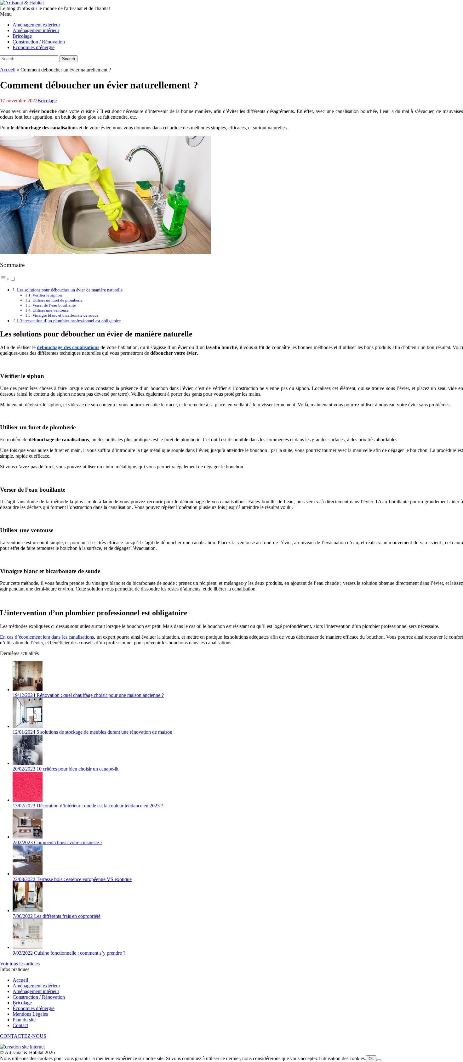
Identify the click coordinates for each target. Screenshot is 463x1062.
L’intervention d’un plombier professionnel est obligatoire (69, 320)
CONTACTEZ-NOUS (23, 1036)
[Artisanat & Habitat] (22, 2)
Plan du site (24, 1019)
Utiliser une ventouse (50, 310)
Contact (20, 1025)
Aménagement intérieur (36, 991)
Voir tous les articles (20, 963)
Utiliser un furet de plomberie (57, 300)
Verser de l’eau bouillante (54, 305)
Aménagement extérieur (36, 985)
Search (68, 58)
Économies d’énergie (33, 1008)
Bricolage (47, 100)
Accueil (7, 69)
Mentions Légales (30, 1014)
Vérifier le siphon (47, 295)
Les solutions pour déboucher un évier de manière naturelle (70, 289)
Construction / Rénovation (39, 997)
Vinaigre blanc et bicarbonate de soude (65, 315)
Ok (371, 1058)
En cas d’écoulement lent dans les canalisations (47, 637)
